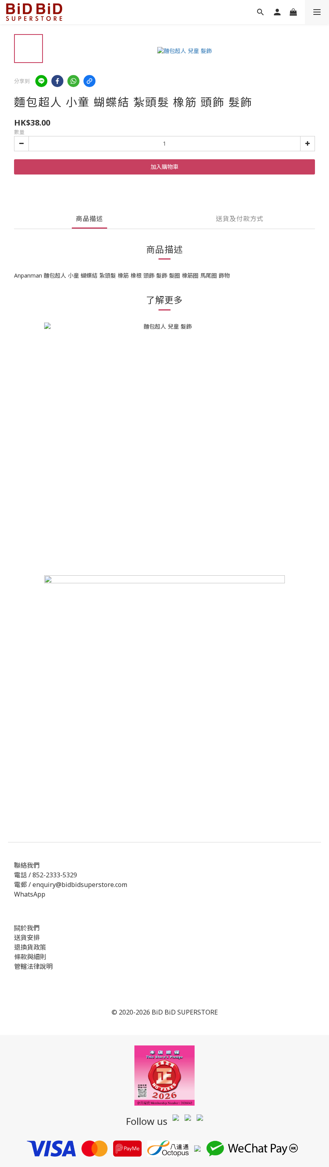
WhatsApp (29, 894)
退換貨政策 (30, 947)
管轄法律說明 (33, 966)
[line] (41, 81)
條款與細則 (30, 956)
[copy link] (89, 81)
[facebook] (57, 81)
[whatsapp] (73, 81)
